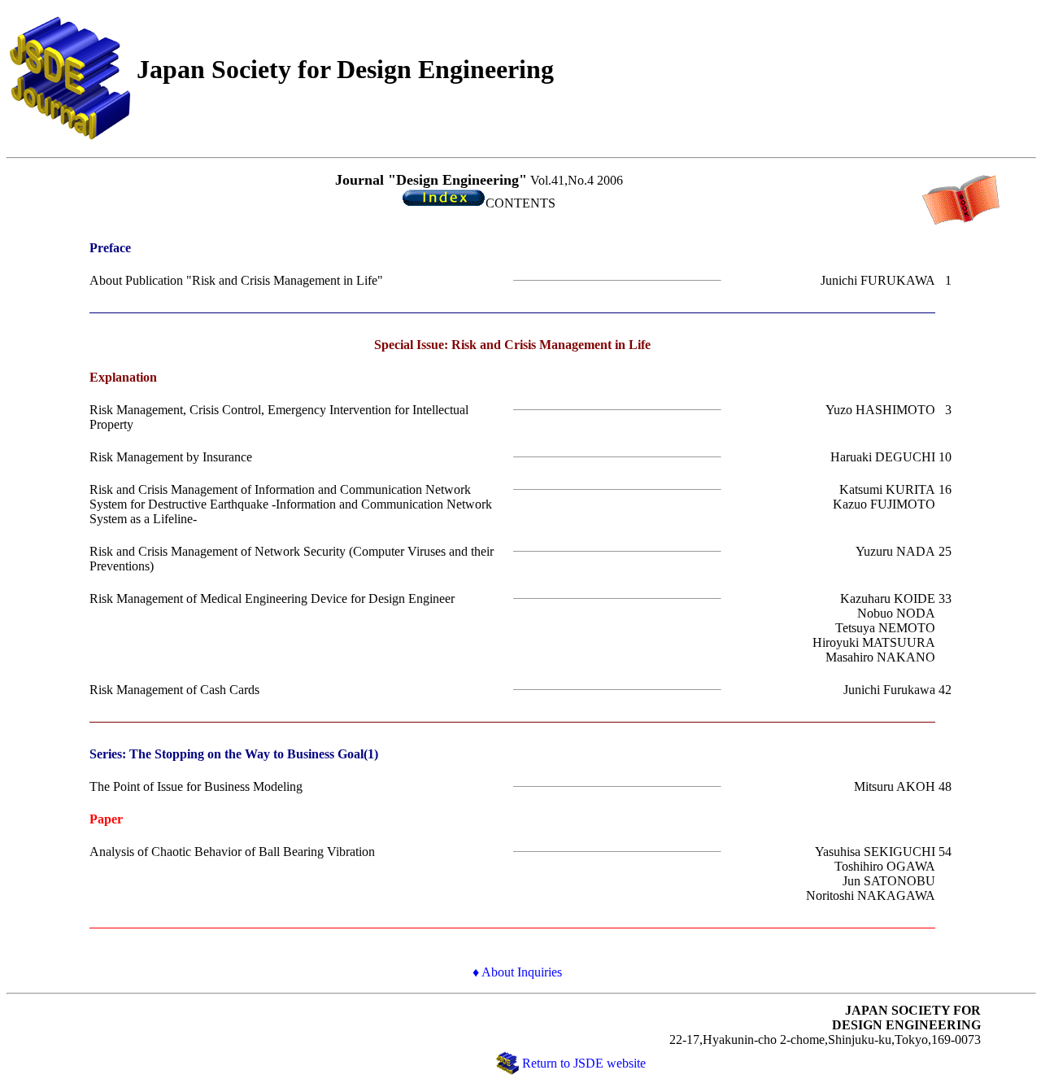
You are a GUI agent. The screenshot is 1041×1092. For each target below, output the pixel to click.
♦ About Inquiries (517, 972)
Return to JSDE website (584, 1063)
